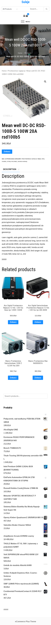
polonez (14, 161)
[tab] (11, 169)
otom (9, 161)
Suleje (26, 2)
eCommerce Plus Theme (25, 622)
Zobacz (7, 152)
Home (4, 71)
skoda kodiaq (22, 161)
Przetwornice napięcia (16, 71)
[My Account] (24, 16)
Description (9, 169)
